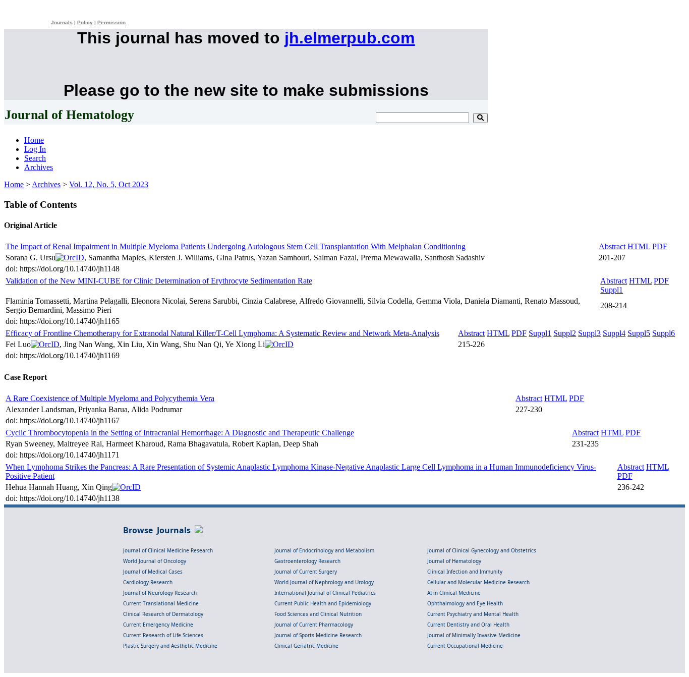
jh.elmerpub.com (349, 38)
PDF (659, 246)
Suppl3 (589, 333)
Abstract (612, 246)
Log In (35, 149)
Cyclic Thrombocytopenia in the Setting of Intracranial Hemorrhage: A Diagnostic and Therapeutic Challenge (180, 432)
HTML (638, 246)
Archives (38, 167)
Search (35, 158)
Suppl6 (663, 333)
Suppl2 (564, 333)
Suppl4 (614, 333)
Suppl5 (638, 333)
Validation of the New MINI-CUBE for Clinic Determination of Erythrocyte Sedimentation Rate (159, 280)
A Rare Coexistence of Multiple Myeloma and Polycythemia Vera (110, 398)
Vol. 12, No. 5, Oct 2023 (108, 184)
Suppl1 (611, 290)
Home (34, 140)
